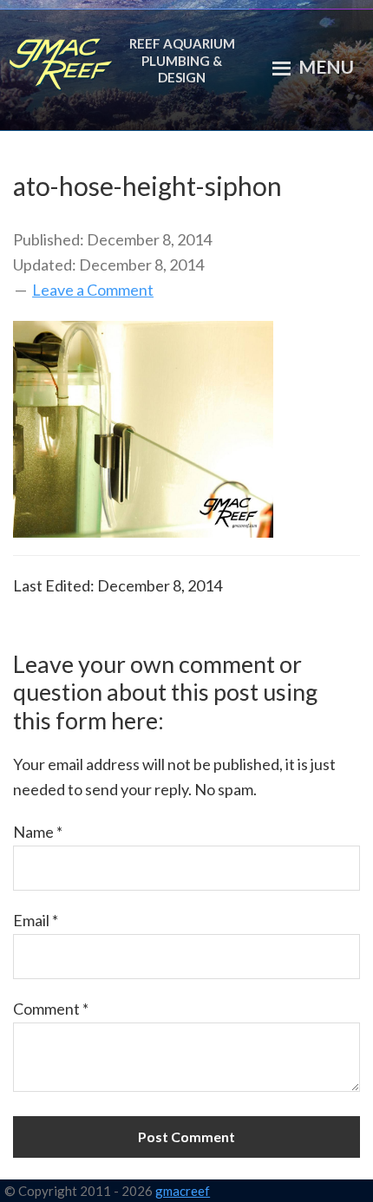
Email (35, 920)
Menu (326, 67)
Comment (50, 1008)
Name (37, 831)
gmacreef (66, 60)
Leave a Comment (93, 289)
